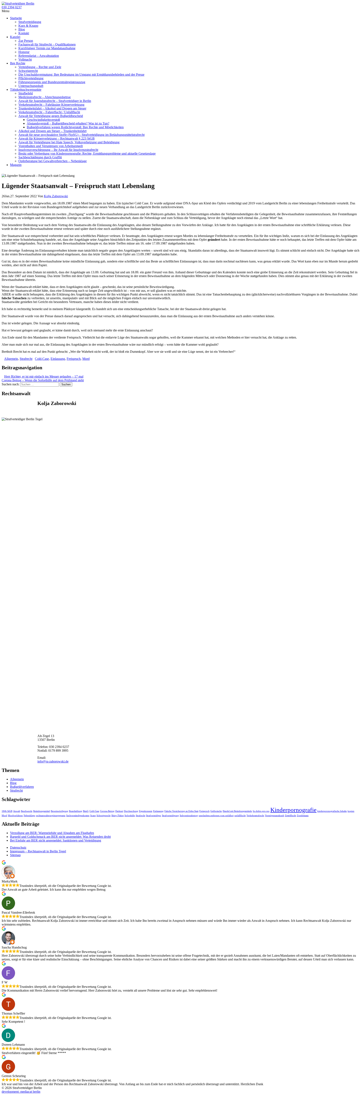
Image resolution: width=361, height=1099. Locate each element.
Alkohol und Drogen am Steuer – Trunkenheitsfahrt (52, 131)
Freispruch (74, 358)
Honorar (23, 52)
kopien (351, 811)
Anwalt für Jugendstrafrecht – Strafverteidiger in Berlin (54, 101)
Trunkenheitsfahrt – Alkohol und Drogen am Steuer (52, 108)
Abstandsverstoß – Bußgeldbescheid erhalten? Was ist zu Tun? (68, 123)
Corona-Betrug (107, 811)
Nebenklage (29, 815)
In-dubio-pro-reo (261, 811)
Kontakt (23, 33)
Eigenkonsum (145, 811)
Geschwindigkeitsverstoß (43, 119)
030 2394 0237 (12, 7)
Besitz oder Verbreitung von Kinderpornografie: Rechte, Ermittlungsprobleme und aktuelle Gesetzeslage (87, 153)
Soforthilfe (130, 815)
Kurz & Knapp (28, 25)
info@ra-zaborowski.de (53, 761)
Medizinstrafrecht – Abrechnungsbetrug (44, 97)
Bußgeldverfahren (22, 786)
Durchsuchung (131, 811)
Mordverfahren (15, 815)
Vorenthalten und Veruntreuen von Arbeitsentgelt (50, 146)
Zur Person (25, 40)
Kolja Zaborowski (56, 196)
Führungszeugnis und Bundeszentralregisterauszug (51, 82)
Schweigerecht (28, 71)
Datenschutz (18, 847)
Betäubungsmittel (41, 811)
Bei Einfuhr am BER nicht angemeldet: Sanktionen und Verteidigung (55, 840)
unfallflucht (240, 815)
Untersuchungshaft (30, 86)
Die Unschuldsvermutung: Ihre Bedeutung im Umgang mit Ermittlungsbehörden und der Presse (81, 74)
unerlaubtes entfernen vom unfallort (216, 815)
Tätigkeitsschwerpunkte (25, 89)
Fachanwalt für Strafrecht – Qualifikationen (47, 44)
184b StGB (7, 811)
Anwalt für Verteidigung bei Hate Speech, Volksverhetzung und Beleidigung (68, 142)
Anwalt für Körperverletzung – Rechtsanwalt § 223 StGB (56, 138)
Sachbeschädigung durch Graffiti (40, 157)
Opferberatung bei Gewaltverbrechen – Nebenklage (52, 161)
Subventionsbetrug (189, 815)
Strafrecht (26, 358)
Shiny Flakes (117, 815)
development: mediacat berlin (21, 1091)
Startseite (16, 18)
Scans (93, 815)
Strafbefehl (25, 93)
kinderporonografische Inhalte (332, 811)
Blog (21, 29)
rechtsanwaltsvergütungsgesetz (50, 815)
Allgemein (11, 358)
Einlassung (58, 358)
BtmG (86, 811)
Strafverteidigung (29, 22)
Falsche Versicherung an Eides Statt (181, 811)
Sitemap (15, 855)
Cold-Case (42, 358)
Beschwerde (26, 811)
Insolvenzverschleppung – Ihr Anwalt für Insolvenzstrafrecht (58, 150)
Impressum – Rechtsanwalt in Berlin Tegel (38, 851)
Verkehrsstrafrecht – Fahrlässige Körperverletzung (51, 104)
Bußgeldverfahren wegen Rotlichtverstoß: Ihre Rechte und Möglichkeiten (75, 127)
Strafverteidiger (153, 815)
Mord (86, 358)
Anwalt (16, 811)
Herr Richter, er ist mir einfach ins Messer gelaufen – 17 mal (43, 376)
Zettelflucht (290, 815)
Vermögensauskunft (274, 815)
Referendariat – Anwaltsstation (38, 55)
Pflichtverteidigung (30, 78)
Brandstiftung (75, 811)
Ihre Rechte (17, 63)
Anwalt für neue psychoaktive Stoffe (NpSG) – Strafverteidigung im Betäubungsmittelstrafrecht (81, 134)
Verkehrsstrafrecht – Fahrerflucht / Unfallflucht (49, 112)
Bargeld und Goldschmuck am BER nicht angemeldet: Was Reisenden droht (60, 836)
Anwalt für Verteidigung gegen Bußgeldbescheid (50, 116)
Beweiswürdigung (59, 811)
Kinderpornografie (293, 809)
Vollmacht (25, 59)
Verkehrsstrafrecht (255, 815)
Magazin (16, 165)
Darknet (119, 811)
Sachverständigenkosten (77, 815)
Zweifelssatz (303, 815)
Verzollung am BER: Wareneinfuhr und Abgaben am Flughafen (52, 833)
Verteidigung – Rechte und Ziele (39, 67)
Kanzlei (15, 37)
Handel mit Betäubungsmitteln (237, 811)
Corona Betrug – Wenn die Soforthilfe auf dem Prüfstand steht (43, 380)
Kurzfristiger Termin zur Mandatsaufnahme (46, 48)
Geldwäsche (216, 811)
